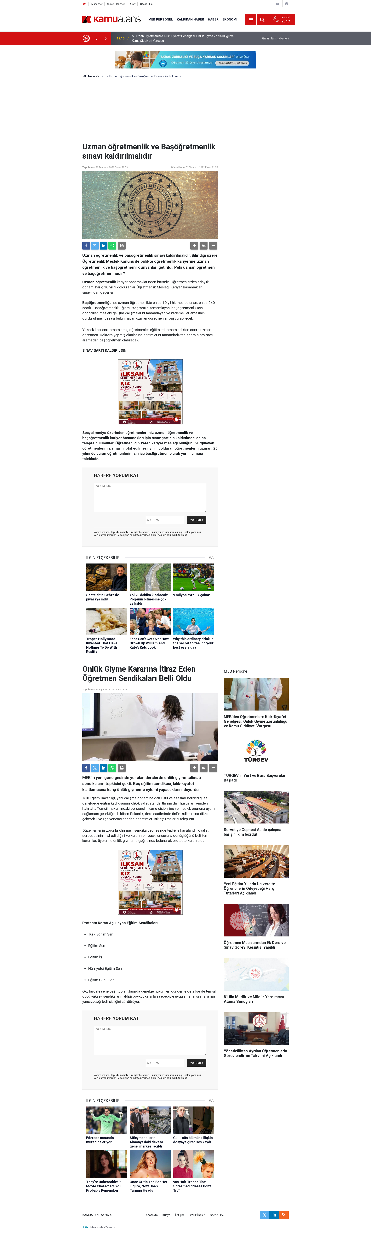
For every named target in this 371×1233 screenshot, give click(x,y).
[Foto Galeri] (286, 4)
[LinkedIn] (103, 246)
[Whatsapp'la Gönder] (112, 246)
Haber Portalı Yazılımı (102, 1227)
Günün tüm (275, 38)
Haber (213, 19)
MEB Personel (160, 19)
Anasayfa (93, 76)
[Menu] (251, 19)
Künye (166, 1215)
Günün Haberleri (116, 4)
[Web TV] (277, 4)
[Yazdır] (122, 246)
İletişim (179, 1215)
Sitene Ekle (146, 4)
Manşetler (96, 4)
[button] (194, 246)
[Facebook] (86, 246)
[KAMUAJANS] (111, 19)
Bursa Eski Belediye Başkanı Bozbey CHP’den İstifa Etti (169, 38)
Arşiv (132, 4)
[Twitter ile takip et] (264, 1215)
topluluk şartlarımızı (123, 532)
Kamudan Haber (190, 19)
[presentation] (96, 38)
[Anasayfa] (84, 4)
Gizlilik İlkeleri (197, 1215)
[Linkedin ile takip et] (274, 1215)
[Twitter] (95, 246)
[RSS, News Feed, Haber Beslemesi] (284, 1215)
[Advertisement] (150, 113)
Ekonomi (229, 19)
